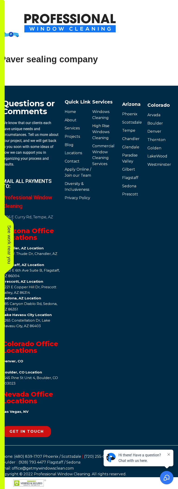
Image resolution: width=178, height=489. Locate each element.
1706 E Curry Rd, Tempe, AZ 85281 (27, 219)
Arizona (131, 104)
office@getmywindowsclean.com (43, 468)
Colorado (158, 105)
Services (102, 102)
